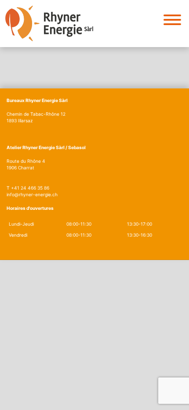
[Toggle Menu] (172, 20)
